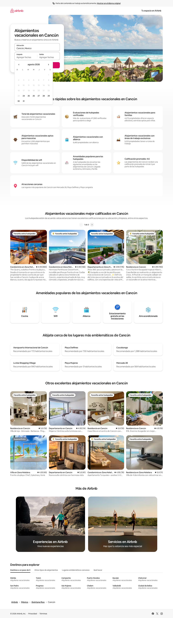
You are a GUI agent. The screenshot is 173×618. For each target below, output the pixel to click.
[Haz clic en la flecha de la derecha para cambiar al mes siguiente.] (48, 64)
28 (44, 96)
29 (49, 96)
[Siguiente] (92, 225)
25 (29, 96)
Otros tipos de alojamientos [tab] (46, 570)
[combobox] (37, 48)
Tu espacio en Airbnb (151, 10)
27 (39, 96)
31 (24, 101)
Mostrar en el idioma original (108, 3)
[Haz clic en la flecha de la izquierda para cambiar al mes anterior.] (19, 64)
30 (19, 101)
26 (34, 96)
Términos (43, 613)
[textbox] (26, 57)
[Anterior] (81, 225)
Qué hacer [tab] (98, 570)
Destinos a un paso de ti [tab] (20, 570)
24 (24, 96)
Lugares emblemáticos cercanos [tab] (76, 570)
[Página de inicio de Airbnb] (16, 11)
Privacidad (32, 613)
